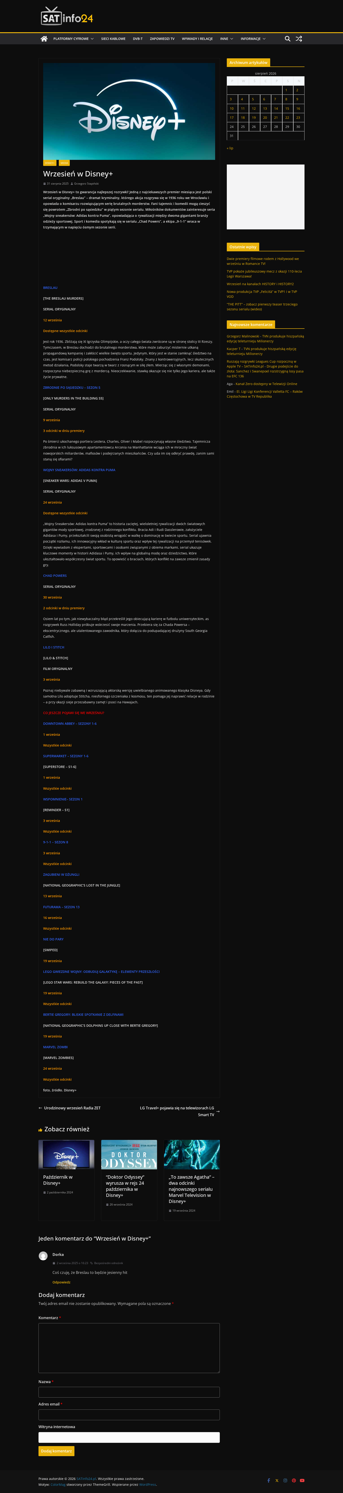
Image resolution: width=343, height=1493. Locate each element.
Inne (224, 38)
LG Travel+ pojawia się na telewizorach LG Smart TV (177, 1111)
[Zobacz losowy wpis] (298, 38)
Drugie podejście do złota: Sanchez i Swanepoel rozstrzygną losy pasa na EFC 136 (265, 371)
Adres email (50, 1404)
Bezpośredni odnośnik (108, 1263)
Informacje (251, 38)
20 (265, 117)
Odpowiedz (61, 1282)
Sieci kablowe (113, 38)
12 (254, 108)
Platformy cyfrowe (71, 38)
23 (298, 117)
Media (64, 163)
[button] (91, 38)
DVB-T (138, 38)
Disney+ (50, 163)
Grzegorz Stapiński (86, 184)
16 (298, 108)
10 (232, 108)
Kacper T (234, 349)
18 (243, 117)
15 (287, 108)
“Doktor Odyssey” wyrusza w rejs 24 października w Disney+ (125, 1186)
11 (243, 108)
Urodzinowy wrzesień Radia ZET (72, 1108)
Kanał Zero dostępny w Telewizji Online (266, 384)
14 (276, 108)
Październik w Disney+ (58, 1180)
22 (287, 117)
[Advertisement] (265, 197)
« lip (230, 148)
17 (232, 117)
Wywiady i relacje (197, 38)
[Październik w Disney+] (66, 1143)
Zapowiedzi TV (162, 38)
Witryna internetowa (56, 1426)
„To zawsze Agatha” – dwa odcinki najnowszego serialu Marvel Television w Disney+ (191, 1189)
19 (254, 117)
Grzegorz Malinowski (243, 336)
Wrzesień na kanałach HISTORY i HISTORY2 (260, 284)
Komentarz (49, 1317)
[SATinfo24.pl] (44, 38)
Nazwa (46, 1381)
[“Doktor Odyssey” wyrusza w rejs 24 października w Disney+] (129, 1143)
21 (276, 117)
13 (265, 108)
